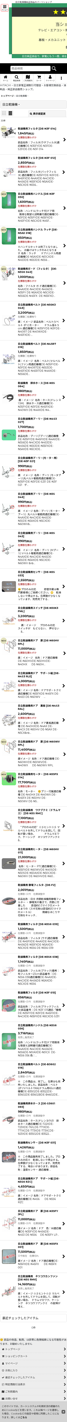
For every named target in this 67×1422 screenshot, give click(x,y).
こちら (23, 1417)
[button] (4, 7)
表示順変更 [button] (39, 113)
